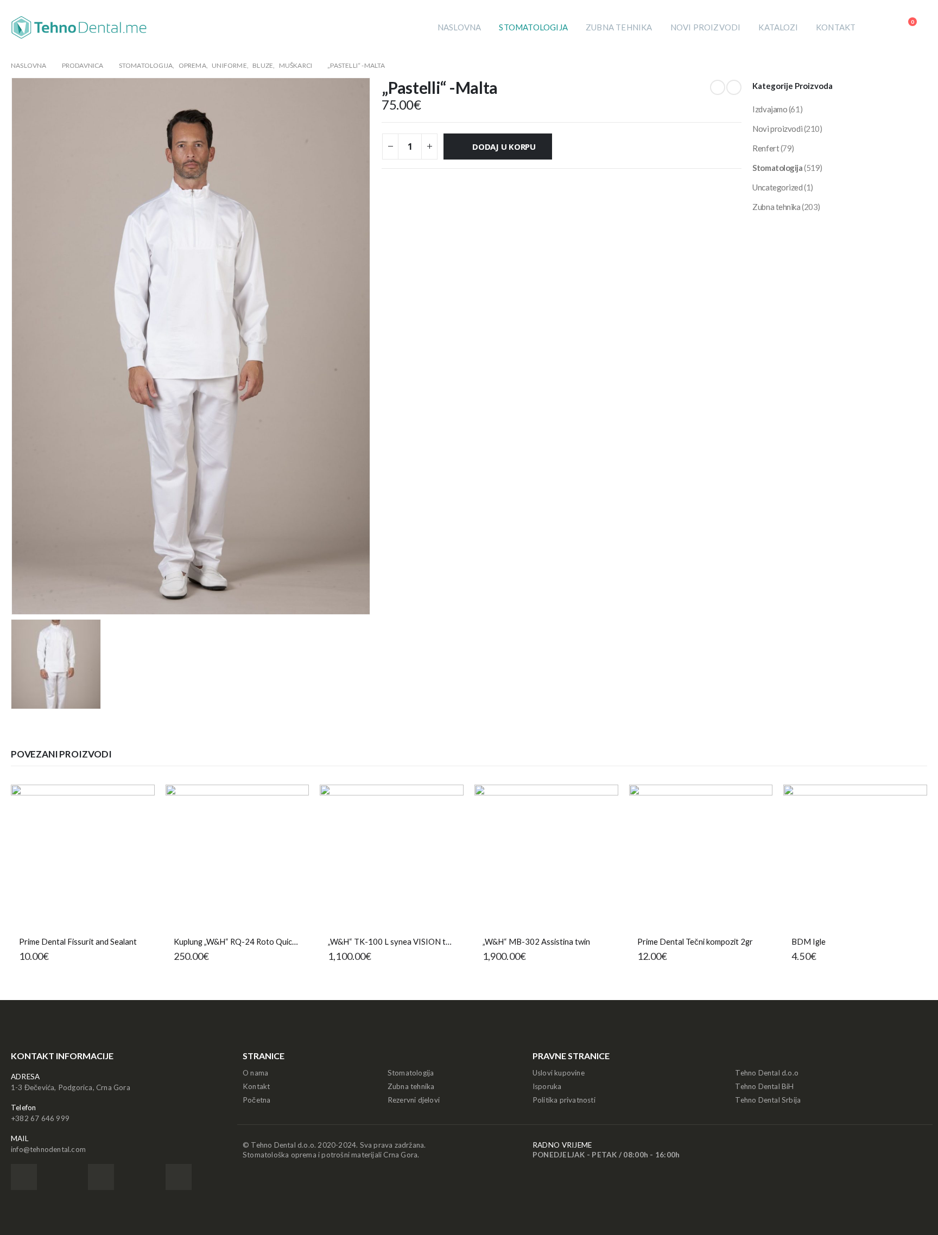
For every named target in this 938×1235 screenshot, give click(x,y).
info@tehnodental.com (48, 1149)
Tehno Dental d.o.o (766, 1072)
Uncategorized (777, 187)
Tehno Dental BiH (764, 1086)
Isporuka (547, 1086)
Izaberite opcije (909, 802)
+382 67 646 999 (40, 1118)
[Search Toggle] (880, 27)
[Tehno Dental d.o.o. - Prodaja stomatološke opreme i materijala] (79, 27)
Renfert (765, 148)
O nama (255, 1072)
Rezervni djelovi (414, 1100)
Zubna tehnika (619, 27)
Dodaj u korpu (504, 146)
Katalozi (778, 27)
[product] (83, 856)
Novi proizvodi (705, 27)
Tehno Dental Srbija (768, 1100)
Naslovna (459, 27)
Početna (256, 1100)
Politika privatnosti (564, 1100)
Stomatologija (533, 27)
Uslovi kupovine (559, 1072)
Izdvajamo (769, 109)
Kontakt (835, 27)
